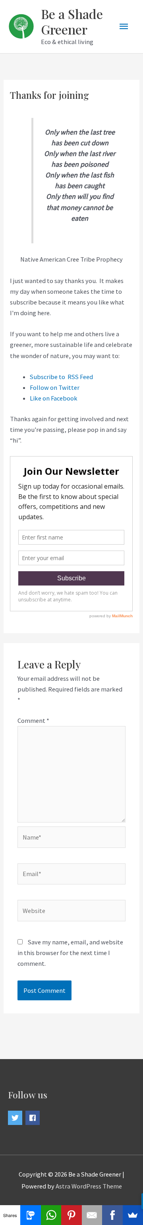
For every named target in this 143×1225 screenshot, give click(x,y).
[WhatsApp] (51, 1215)
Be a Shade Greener (72, 21)
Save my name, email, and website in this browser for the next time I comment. (70, 952)
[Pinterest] (71, 1215)
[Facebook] (112, 1215)
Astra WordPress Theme (89, 1186)
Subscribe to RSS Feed (61, 377)
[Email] (92, 1215)
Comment (33, 720)
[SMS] (30, 1215)
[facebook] (33, 1118)
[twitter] (16, 1118)
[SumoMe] (133, 1215)
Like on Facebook (53, 398)
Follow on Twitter (54, 387)
